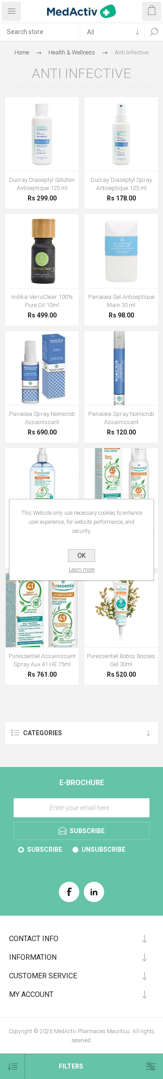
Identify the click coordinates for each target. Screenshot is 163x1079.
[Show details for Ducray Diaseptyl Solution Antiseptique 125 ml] (42, 134)
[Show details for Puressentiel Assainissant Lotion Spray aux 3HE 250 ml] (42, 485)
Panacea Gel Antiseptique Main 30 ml (121, 300)
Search (154, 32)
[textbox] (40, 32)
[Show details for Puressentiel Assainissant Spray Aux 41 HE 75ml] (42, 610)
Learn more (82, 569)
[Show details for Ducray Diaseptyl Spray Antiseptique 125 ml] (121, 134)
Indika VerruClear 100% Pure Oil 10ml (42, 300)
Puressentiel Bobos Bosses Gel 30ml (121, 660)
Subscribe (44, 849)
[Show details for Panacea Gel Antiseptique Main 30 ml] (121, 251)
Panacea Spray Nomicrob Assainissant (42, 417)
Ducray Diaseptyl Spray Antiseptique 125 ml (121, 183)
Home (21, 52)
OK (81, 555)
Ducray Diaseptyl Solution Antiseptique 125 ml (42, 183)
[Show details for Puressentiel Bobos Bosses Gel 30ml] (121, 610)
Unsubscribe (103, 849)
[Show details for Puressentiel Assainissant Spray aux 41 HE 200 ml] (121, 485)
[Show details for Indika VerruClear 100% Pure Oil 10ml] (42, 251)
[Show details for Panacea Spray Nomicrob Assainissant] (42, 368)
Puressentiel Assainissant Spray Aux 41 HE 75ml (42, 660)
